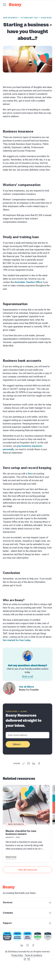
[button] (4, 4)
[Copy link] (23, 763)
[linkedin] (33, 763)
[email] (28, 763)
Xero (30, 473)
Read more (11, 857)
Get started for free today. (17, 640)
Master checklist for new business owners (21, 833)
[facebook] (39, 763)
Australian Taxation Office (28, 282)
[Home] (15, 6)
